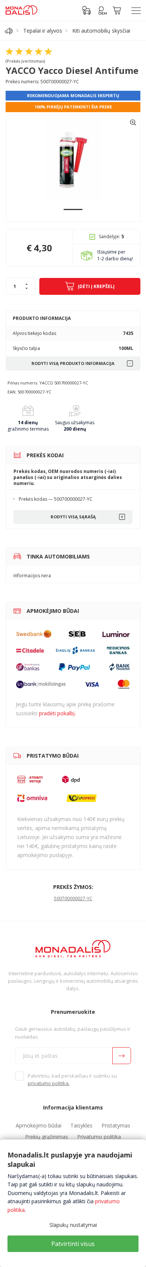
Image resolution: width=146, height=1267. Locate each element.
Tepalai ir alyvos (42, 30)
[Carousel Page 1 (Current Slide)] (73, 209)
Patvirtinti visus (73, 1244)
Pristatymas (115, 1125)
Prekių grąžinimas (46, 1136)
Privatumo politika (99, 1136)
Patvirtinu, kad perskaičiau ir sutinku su (72, 1079)
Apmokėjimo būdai (38, 1125)
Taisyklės (81, 1125)
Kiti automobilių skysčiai (101, 30)
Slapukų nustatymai (73, 1224)
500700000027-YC (73, 898)
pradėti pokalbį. (57, 713)
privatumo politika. (49, 1083)
